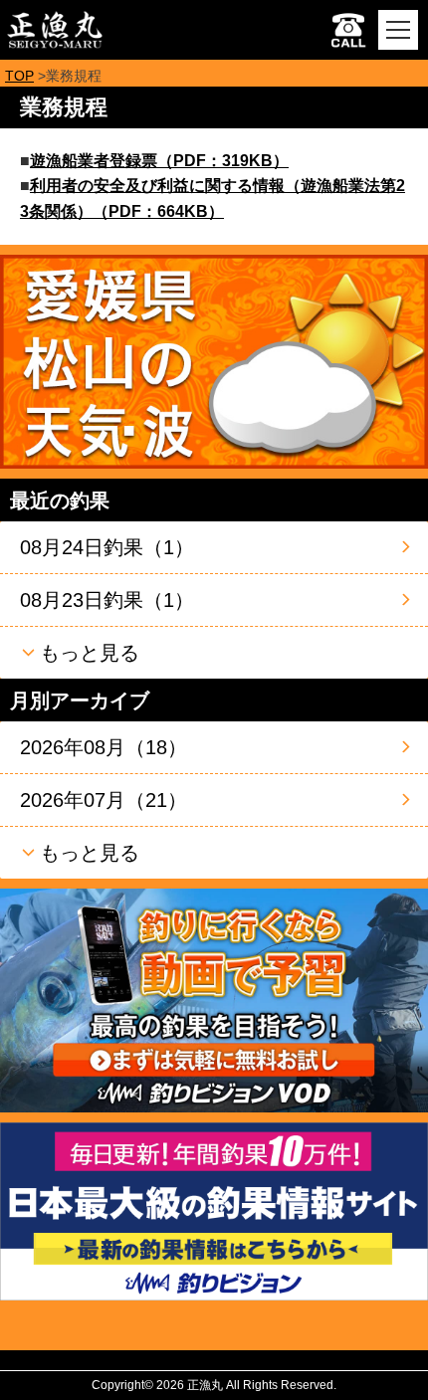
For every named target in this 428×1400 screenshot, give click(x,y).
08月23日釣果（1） (107, 600)
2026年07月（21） (103, 800)
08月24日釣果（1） (107, 547)
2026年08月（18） (103, 747)
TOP (19, 76)
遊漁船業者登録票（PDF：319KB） (159, 160)
